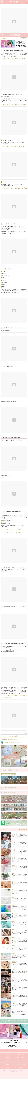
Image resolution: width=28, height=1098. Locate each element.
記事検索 (7, 1054)
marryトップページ (6, 1051)
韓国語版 (21, 1067)
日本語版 (7, 1064)
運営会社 (7, 1061)
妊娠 (14, 774)
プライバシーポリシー (21, 1057)
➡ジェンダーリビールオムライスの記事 (15, 188)
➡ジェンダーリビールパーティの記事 (14, 59)
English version (21, 1064)
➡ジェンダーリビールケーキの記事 (13, 146)
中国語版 (7, 1067)
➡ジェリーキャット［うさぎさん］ (13, 529)
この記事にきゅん (14, 736)
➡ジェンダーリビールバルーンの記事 (14, 104)
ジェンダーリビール (6, 774)
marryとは (21, 1051)
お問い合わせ (21, 1061)
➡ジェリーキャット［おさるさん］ (13, 532)
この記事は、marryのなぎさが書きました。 (13, 742)
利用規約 (7, 1057)
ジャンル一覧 (21, 1054)
